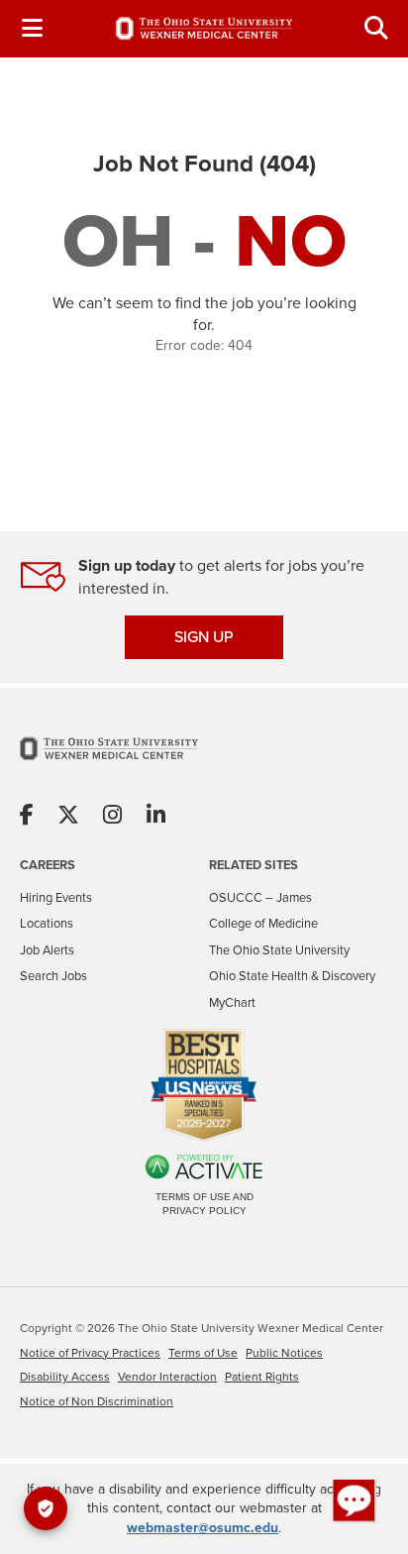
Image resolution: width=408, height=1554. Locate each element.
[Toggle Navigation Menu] (32, 28)
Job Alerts (47, 950)
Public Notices (284, 1353)
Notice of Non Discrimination (96, 1401)
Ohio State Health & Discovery (292, 975)
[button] (354, 1500)
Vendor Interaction (167, 1377)
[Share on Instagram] (112, 816)
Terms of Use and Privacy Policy (204, 1203)
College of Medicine (263, 923)
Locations (46, 923)
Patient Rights (262, 1377)
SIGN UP (204, 636)
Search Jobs (53, 975)
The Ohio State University (279, 950)
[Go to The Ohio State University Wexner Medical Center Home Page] (109, 760)
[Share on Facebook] (27, 816)
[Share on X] (68, 816)
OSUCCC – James (260, 897)
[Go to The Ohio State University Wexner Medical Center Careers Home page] (204, 28)
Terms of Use (203, 1353)
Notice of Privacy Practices (90, 1353)
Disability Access (65, 1377)
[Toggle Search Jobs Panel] (376, 28)
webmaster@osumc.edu (202, 1527)
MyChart (232, 1002)
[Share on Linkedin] (156, 816)
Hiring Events (56, 897)
